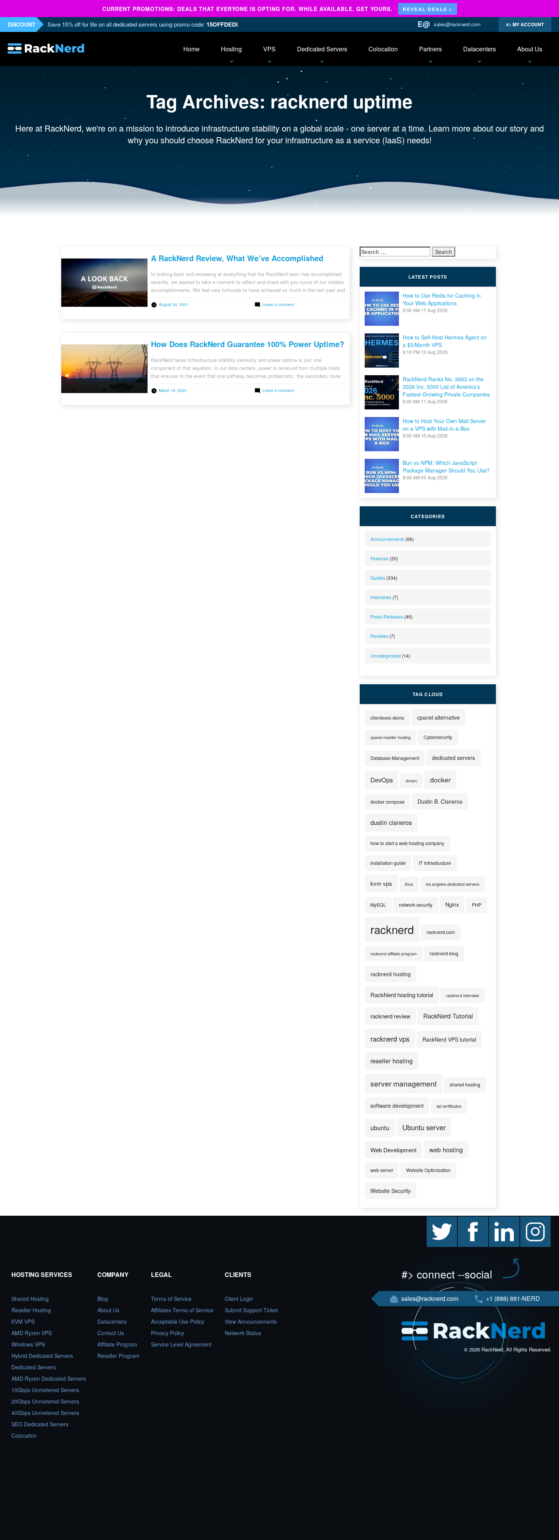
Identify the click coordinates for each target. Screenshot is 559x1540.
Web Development (393, 1150)
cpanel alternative (438, 717)
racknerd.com (441, 932)
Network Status (243, 1333)
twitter (434, 1220)
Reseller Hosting (31, 1310)
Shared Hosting (30, 1298)
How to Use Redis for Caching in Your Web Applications (442, 299)
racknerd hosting (390, 974)
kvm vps (381, 883)
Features (379, 558)
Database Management (394, 758)
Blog (102, 1298)
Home (191, 48)
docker (440, 779)
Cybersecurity (438, 737)
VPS (269, 48)
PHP (476, 904)
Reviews (379, 636)
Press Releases (386, 616)
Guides (377, 577)
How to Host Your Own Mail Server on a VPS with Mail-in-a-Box (444, 424)
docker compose (387, 801)
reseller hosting (391, 1060)
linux (409, 884)
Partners (430, 48)
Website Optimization (428, 1170)
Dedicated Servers (322, 48)
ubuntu (379, 1127)
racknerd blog (444, 953)
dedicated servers (453, 757)
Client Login (239, 1298)
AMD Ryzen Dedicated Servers (48, 1378)
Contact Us (110, 1333)
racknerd (392, 929)
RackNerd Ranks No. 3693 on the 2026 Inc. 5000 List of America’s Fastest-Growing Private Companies (446, 386)
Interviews (380, 597)
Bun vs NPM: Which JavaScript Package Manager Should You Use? (446, 466)
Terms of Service (171, 1298)
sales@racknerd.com (457, 24)
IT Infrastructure (435, 863)
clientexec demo (387, 717)
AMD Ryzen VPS (31, 1333)
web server (381, 1170)
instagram (532, 1220)
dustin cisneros (391, 822)
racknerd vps (390, 1039)
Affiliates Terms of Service (182, 1310)
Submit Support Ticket (251, 1310)
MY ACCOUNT (527, 24)
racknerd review (390, 1016)
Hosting (231, 48)
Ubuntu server (424, 1127)
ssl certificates (449, 1106)
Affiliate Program (117, 1344)
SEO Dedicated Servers (39, 1424)
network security (415, 904)
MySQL (378, 904)
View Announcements (251, 1321)
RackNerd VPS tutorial (449, 1039)
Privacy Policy (167, 1333)
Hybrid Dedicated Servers (42, 1355)
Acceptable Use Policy (177, 1321)
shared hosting (464, 1084)
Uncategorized (385, 655)
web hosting (446, 1149)
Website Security (390, 1190)
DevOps (381, 779)
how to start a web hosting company (407, 843)
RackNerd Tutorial (448, 1015)
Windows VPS (28, 1344)
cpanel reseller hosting (390, 737)
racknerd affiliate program (393, 953)
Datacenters (479, 48)
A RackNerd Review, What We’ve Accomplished (237, 257)
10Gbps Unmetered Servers (45, 1390)
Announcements (387, 539)
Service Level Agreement (181, 1344)
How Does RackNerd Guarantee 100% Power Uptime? (247, 343)
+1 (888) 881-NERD (512, 1298)
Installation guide (388, 863)
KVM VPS (23, 1321)
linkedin (498, 1220)
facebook (469, 1220)
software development (397, 1105)
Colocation (383, 48)
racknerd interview (462, 995)
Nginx (452, 904)
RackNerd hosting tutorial (401, 995)
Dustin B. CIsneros (440, 801)
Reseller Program (118, 1355)
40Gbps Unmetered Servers (45, 1412)
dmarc (411, 780)
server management (403, 1083)
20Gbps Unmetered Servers (45, 1401)
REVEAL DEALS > (428, 9)
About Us (529, 48)
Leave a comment (278, 304)
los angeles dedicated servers (452, 884)
